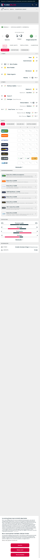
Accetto (20, 545)
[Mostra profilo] (7, 36)
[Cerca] (32, 4)
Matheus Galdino (11, 86)
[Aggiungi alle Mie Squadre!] (2, 36)
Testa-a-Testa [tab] (24, 45)
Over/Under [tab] (10, 124)
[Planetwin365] (4, 153)
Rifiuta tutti (20, 550)
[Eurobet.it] (4, 144)
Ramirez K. (22, 92)
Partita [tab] (4, 45)
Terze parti (15, 531)
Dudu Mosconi (17, 99)
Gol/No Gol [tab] (20, 124)
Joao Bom (29, 92)
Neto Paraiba (19, 109)
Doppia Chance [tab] (31, 124)
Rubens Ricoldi (21, 113)
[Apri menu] (36, 4)
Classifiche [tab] (34, 45)
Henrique (9, 99)
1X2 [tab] (3, 124)
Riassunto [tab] (5, 50)
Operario (7, 40)
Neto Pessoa (22, 116)
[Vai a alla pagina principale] (9, 5)
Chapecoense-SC (31, 40)
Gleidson (29, 106)
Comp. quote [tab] (13, 45)
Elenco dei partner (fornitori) (9, 540)
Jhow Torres (11, 109)
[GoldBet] (4, 149)
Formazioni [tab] (24, 50)
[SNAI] (4, 158)
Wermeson (23, 106)
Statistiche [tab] (14, 50)
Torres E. (19, 86)
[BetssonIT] (4, 135)
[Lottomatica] (4, 140)
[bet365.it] (4, 130)
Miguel (29, 116)
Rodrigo (28, 113)
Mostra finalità (20, 554)
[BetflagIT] (4, 163)
